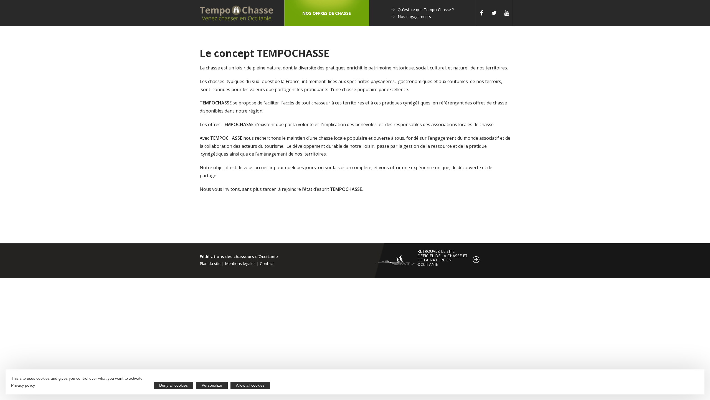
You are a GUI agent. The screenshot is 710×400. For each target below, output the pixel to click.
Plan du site (210, 263)
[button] (326, 13)
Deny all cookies (173, 385)
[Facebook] (481, 13)
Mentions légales (240, 263)
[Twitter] (493, 13)
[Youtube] (506, 13)
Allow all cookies (250, 385)
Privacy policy (23, 385)
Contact (267, 263)
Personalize (212, 385)
